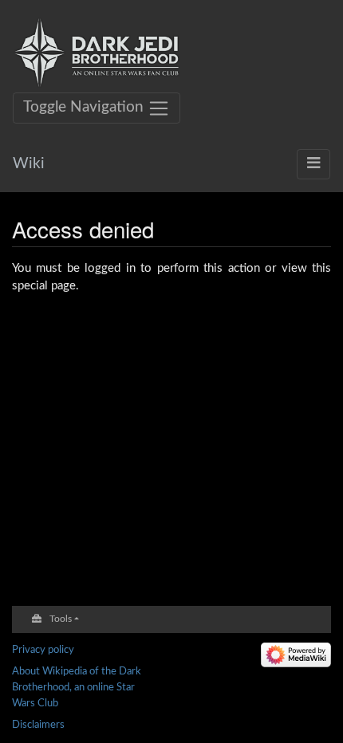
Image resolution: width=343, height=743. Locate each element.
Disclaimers (38, 724)
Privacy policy (43, 649)
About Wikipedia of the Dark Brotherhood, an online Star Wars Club (76, 687)
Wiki (29, 163)
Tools (60, 619)
